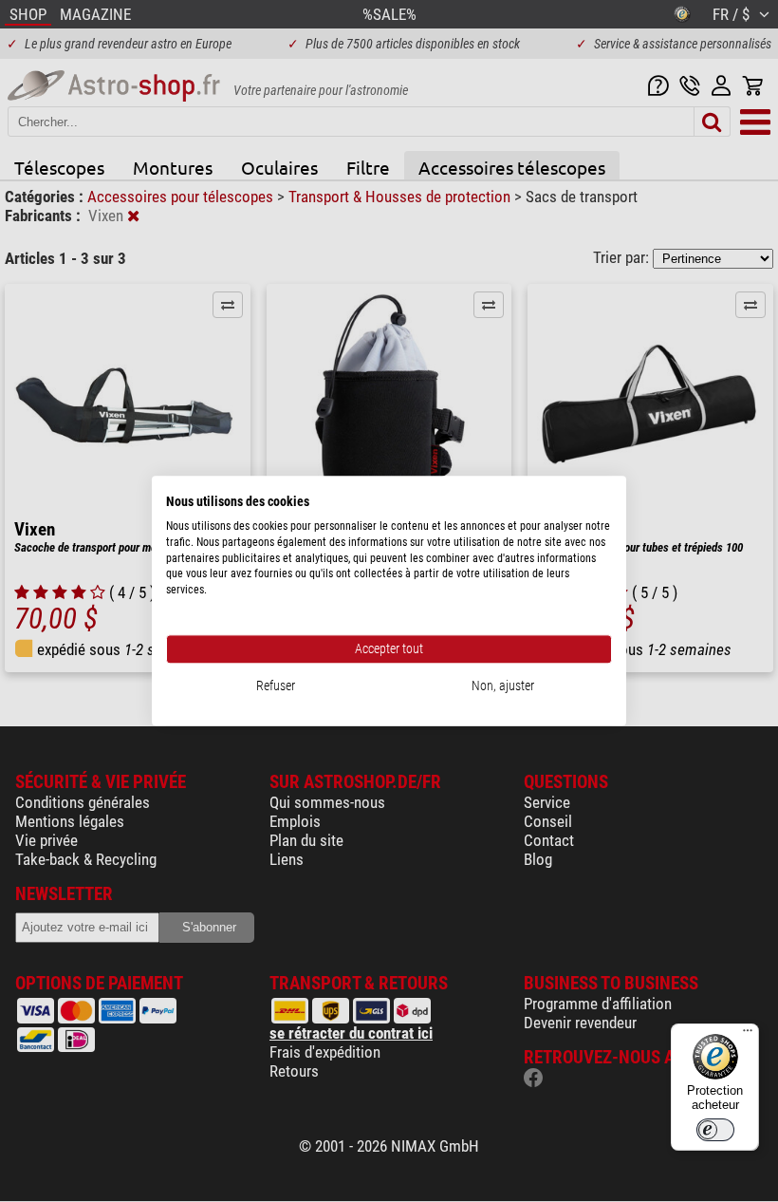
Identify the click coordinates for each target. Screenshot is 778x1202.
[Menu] (747, 1035)
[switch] (715, 1129)
